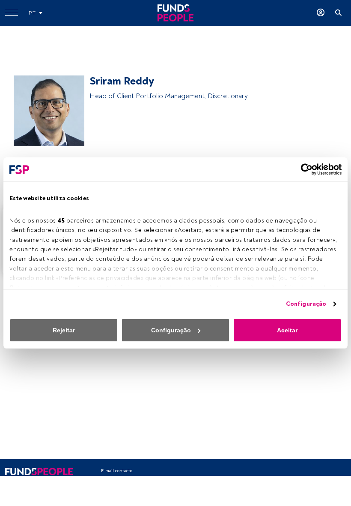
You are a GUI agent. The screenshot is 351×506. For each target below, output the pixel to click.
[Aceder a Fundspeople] (320, 13)
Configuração (306, 303)
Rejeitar (64, 330)
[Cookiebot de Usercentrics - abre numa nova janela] (304, 169)
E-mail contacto (116, 470)
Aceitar (287, 330)
